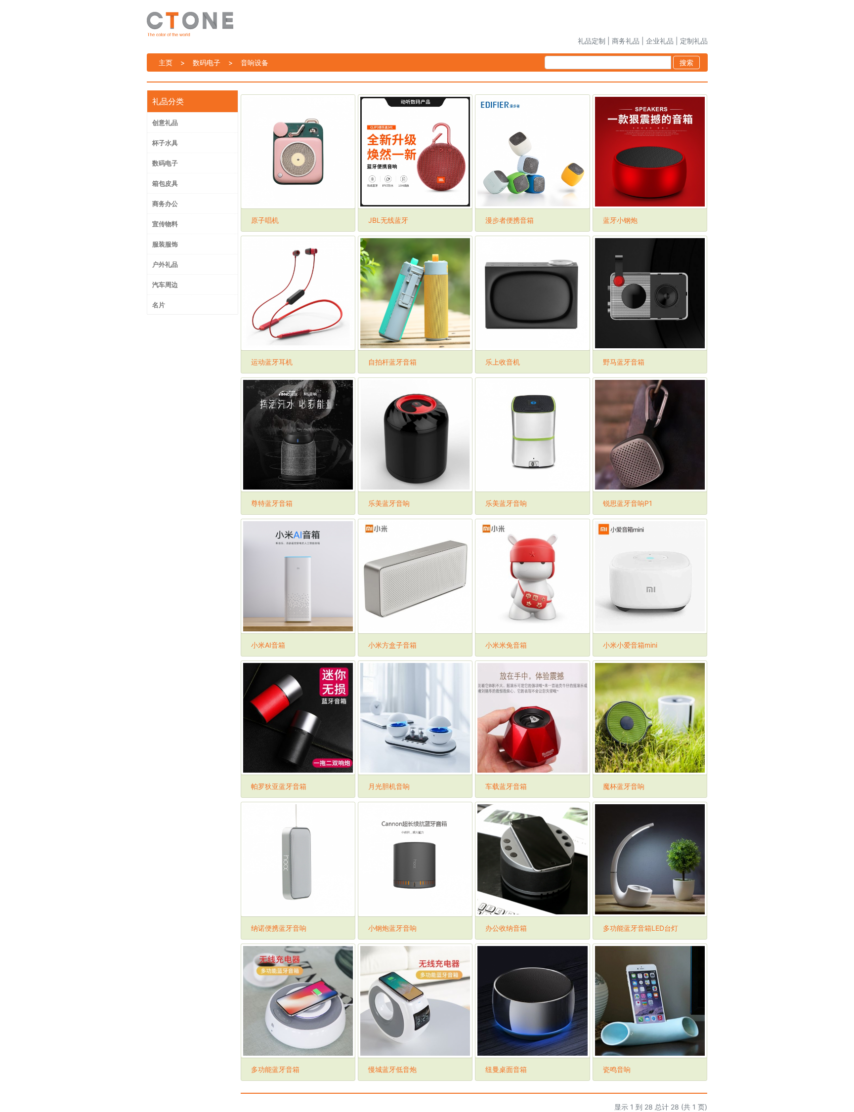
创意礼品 (165, 122)
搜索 (686, 62)
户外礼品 (165, 264)
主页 (165, 62)
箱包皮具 (165, 183)
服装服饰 (165, 244)
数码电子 (206, 62)
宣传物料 (165, 224)
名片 (158, 305)
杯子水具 (165, 143)
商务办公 (165, 203)
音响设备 (254, 62)
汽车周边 (165, 284)
